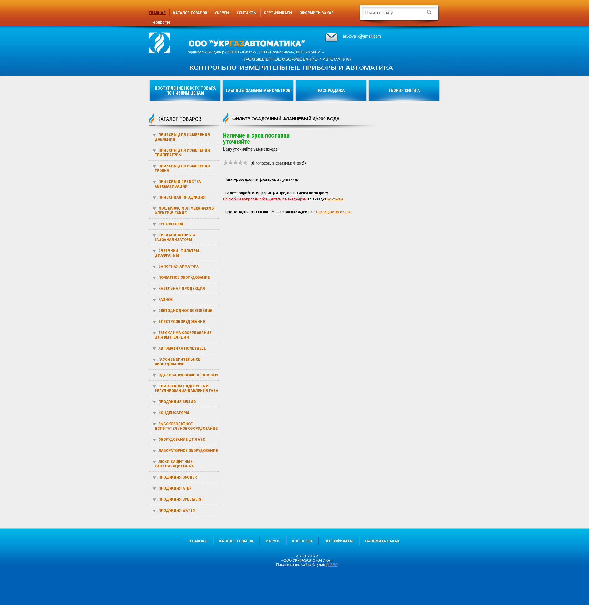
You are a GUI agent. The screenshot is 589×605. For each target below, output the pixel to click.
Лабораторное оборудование (188, 450)
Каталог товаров (190, 12)
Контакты (246, 12)
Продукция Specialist (180, 499)
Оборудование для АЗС (181, 439)
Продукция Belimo (177, 401)
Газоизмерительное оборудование (177, 361)
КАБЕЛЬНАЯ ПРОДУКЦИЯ (181, 288)
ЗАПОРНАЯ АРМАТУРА (178, 266)
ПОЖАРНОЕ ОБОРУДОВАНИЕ (184, 277)
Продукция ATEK (174, 488)
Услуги (221, 12)
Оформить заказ (316, 12)
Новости (161, 22)
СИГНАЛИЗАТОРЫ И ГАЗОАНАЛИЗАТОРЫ (175, 237)
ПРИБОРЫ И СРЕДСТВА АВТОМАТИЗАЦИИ (178, 183)
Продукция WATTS (176, 510)
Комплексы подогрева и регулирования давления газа (186, 388)
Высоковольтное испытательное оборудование (186, 426)
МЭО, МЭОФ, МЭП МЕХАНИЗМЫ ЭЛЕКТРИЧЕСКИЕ (184, 210)
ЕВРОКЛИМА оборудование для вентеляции (183, 334)
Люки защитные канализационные (174, 463)
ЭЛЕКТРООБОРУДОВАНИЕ (181, 321)
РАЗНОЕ (165, 299)
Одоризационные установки (188, 375)
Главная (157, 12)
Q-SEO (332, 565)
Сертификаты (278, 12)
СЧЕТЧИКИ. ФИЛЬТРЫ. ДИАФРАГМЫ (177, 253)
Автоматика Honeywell (182, 348)
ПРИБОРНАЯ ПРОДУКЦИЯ (182, 197)
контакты (335, 199)
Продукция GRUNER (177, 477)
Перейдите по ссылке (334, 212)
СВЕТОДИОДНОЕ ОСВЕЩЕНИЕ (185, 310)
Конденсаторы (173, 412)
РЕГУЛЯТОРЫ (170, 224)
